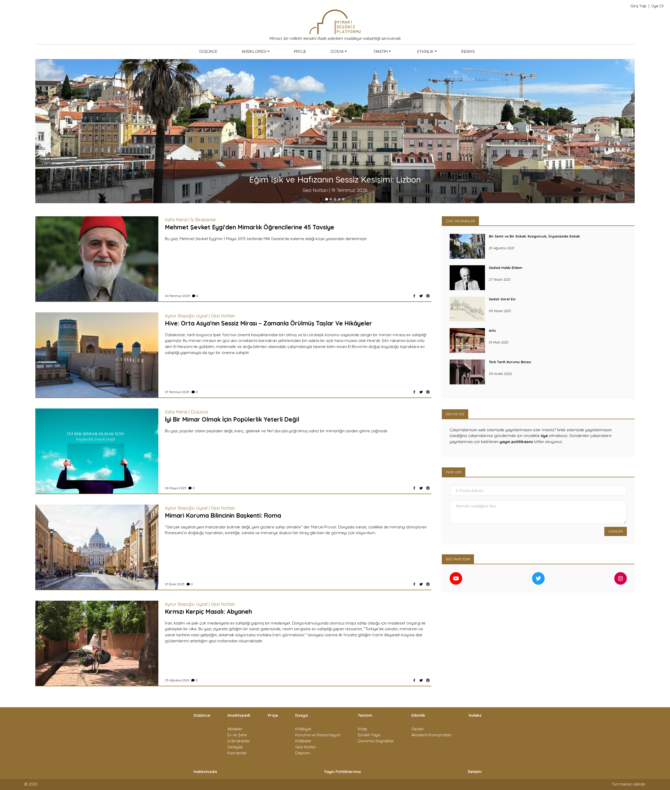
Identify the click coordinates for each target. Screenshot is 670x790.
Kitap (362, 728)
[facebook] (414, 295)
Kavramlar (237, 752)
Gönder (615, 531)
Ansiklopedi (254, 51)
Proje (300, 51)
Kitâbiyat (303, 728)
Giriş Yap (638, 5)
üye (544, 435)
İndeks (475, 715)
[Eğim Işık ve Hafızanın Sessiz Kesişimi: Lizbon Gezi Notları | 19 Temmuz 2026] (335, 130)
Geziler (417, 728)
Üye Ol (657, 5)
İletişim (475, 771)
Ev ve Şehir (237, 734)
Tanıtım (380, 51)
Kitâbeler (303, 740)
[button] (80, 131)
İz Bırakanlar (238, 740)
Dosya (337, 51)
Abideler (235, 728)
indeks (468, 51)
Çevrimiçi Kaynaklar (376, 740)
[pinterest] (428, 295)
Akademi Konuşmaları (431, 734)
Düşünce (208, 51)
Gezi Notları (305, 746)
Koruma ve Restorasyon (317, 734)
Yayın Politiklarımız (342, 771)
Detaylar (235, 746)
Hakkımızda (205, 771)
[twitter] (421, 295)
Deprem (302, 752)
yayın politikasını (516, 441)
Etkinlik (425, 51)
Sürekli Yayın (369, 734)
